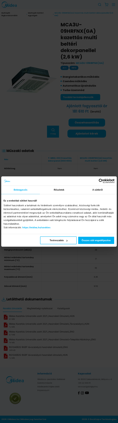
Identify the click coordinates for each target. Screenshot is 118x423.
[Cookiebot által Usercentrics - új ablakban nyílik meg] (101, 181)
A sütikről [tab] (97, 189)
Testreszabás (57, 240)
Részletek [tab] (59, 189)
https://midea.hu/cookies (36, 227)
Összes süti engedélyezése (96, 240)
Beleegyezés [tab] (20, 189)
